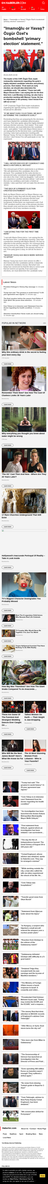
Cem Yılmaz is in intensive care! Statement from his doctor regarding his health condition (23, 307)
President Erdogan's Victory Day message (24, 287)
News (41, 1134)
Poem (5, 1134)
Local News (7, 1137)
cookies (11, 1172)
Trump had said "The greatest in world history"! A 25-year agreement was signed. (24, 293)
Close (42, 1176)
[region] (24, 1176)
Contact (33, 1129)
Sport (21, 1134)
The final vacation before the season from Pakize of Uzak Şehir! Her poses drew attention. (23, 300)
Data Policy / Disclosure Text (20, 1179)
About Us (24, 1129)
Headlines (13, 1134)
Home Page (42, 1129)
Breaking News (31, 1134)
